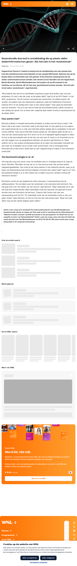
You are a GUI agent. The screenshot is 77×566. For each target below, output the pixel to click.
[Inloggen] (67, 4)
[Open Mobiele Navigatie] (72, 4)
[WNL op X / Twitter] (74, 527)
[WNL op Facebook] (74, 531)
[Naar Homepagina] (8, 4)
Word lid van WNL (39, 478)
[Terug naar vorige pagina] (4, 49)
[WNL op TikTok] (74, 539)
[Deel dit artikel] (73, 49)
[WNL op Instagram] (74, 523)
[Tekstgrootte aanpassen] (68, 49)
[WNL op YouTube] (74, 535)
